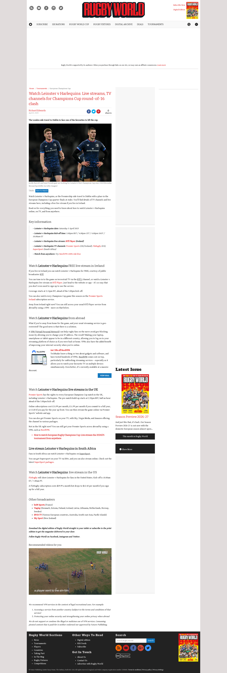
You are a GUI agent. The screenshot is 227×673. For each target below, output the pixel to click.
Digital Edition (179, 10)
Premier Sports (73, 246)
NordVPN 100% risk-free (70, 254)
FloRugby (97, 246)
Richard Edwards (37, 110)
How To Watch (42, 191)
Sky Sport (38, 518)
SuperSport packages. (44, 462)
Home (31, 88)
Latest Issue (128, 369)
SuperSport (38, 249)
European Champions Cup (60, 88)
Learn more (161, 65)
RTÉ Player (70, 241)
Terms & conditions (134, 670)
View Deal (104, 375)
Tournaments (42, 88)
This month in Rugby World (135, 436)
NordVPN (45, 430)
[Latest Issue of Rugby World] (192, 10)
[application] (70, 571)
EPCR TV (38, 515)
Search (150, 641)
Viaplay (37, 508)
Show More (127, 449)
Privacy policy (147, 670)
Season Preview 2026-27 (131, 417)
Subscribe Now (179, 5)
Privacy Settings (158, 670)
